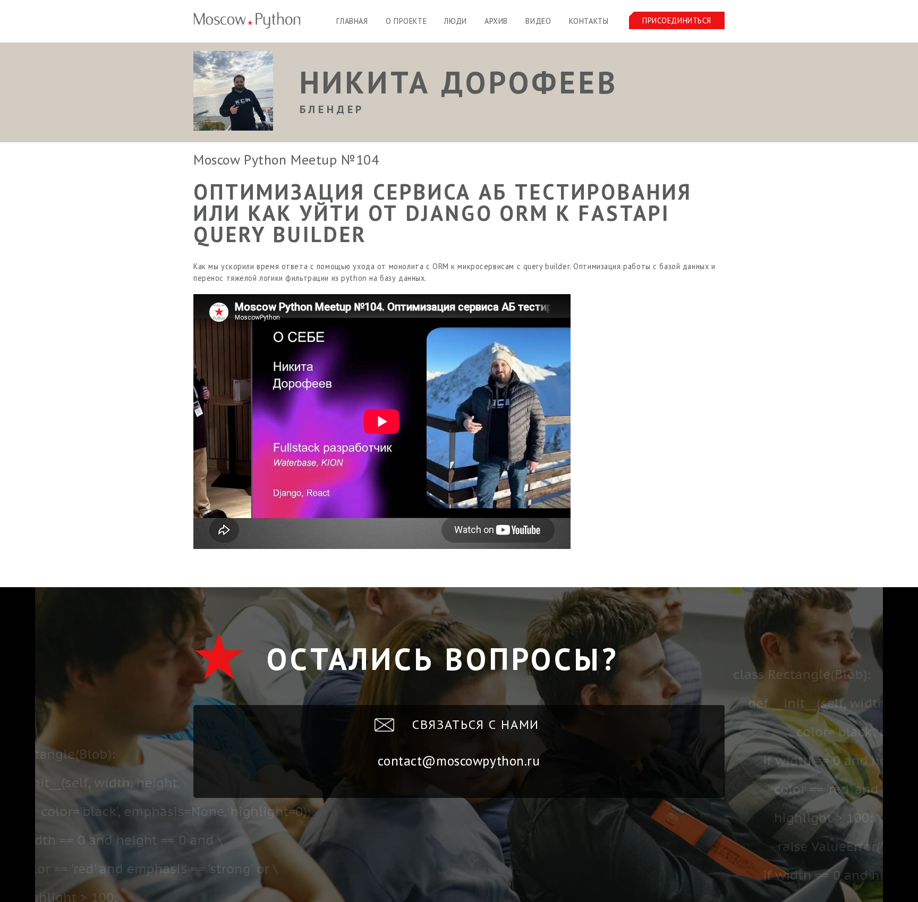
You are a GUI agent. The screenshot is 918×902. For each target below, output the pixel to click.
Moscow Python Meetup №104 (286, 159)
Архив (496, 21)
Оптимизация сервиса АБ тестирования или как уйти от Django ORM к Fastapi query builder (442, 213)
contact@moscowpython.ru (459, 760)
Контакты (589, 21)
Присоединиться (676, 20)
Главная (352, 21)
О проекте (406, 21)
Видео (538, 21)
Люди (455, 21)
